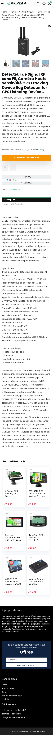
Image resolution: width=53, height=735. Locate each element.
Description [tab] (10, 199)
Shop (14, 12)
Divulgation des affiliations (14, 717)
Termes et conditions (11, 714)
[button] (49, 26)
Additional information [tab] (14, 204)
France (16, 180)
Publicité (6, 699)
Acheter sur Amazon (26, 157)
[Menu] (3, 3)
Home (4, 12)
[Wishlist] (44, 3)
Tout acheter (8, 688)
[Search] (38, 3)
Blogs (4, 692)
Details (41, 150)
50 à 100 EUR (27, 12)
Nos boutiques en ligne (12, 695)
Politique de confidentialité (14, 710)
